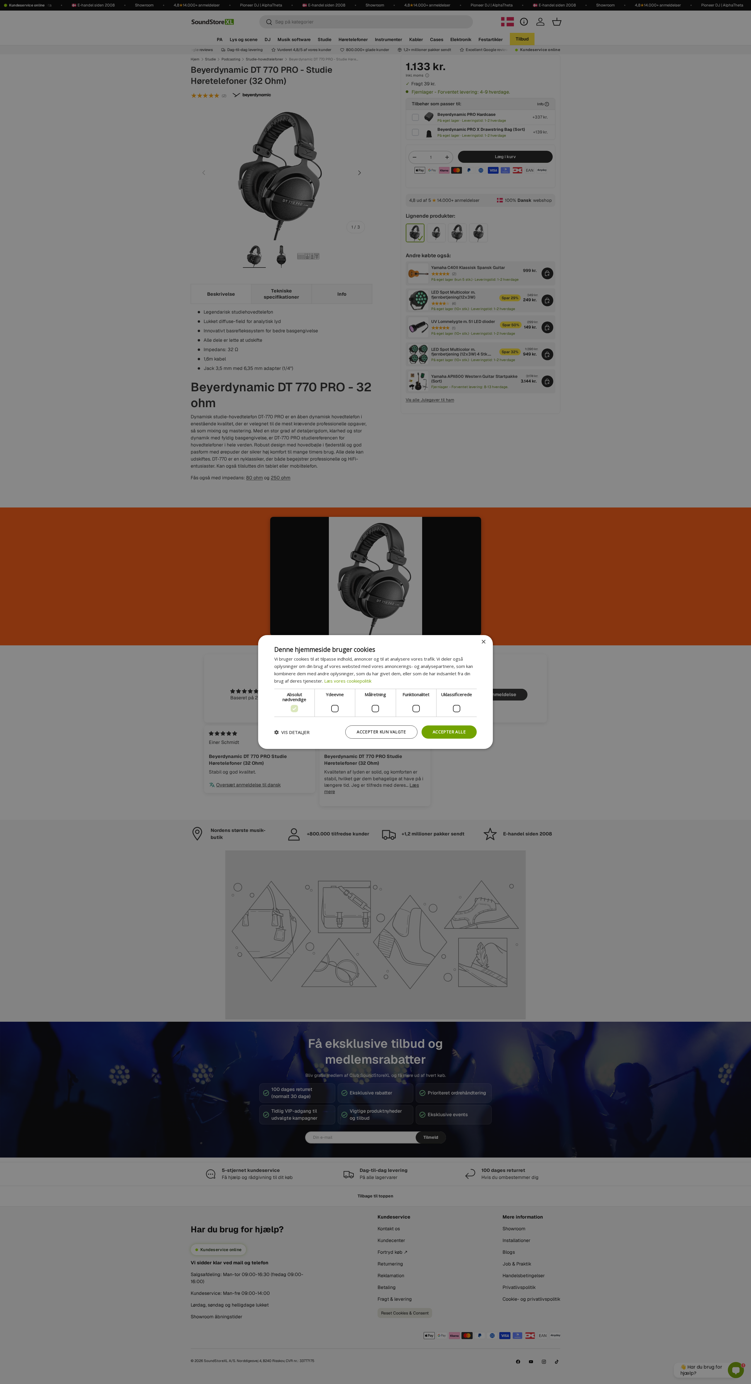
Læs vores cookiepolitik (347, 681)
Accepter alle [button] (449, 732)
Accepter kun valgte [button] (381, 732)
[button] (291, 732)
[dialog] (375, 692)
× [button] (483, 642)
